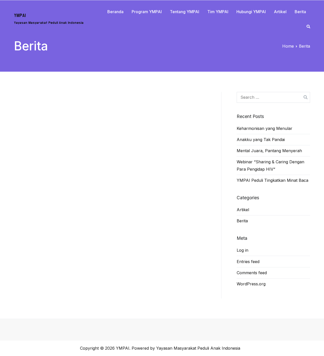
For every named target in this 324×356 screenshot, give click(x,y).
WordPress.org (251, 283)
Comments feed (252, 272)
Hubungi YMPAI (251, 11)
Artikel (280, 11)
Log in (242, 250)
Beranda (115, 11)
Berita (300, 11)
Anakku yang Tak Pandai (261, 139)
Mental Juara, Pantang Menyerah (269, 150)
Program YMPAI (147, 11)
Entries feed (248, 261)
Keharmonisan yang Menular (264, 128)
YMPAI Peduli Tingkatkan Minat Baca (272, 180)
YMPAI (20, 15)
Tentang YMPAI (184, 11)
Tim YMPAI (217, 11)
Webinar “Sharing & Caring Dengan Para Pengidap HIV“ (270, 165)
